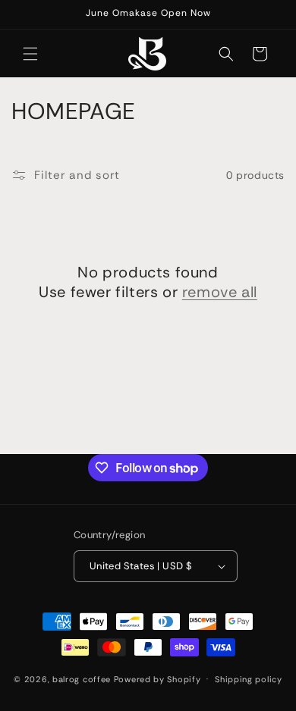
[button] (30, 53)
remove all (219, 292)
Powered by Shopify (157, 678)
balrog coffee (81, 678)
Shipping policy (248, 679)
